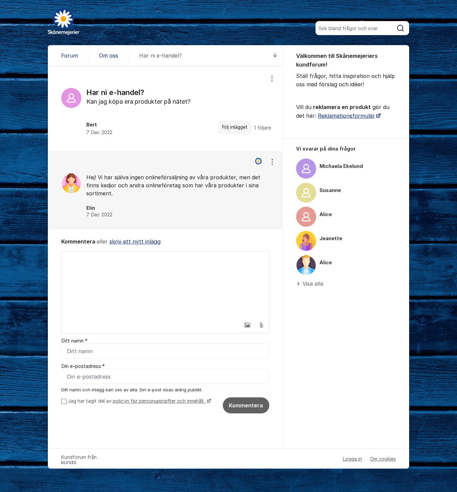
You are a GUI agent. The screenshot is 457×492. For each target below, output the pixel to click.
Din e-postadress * (83, 366)
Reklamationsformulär (346, 115)
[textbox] (165, 285)
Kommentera (246, 405)
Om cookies (383, 459)
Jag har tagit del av (136, 401)
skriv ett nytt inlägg (135, 241)
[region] (165, 109)
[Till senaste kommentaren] (275, 56)
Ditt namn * (74, 341)
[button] (247, 325)
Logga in (352, 459)
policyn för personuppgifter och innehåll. (159, 401)
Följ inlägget (235, 127)
